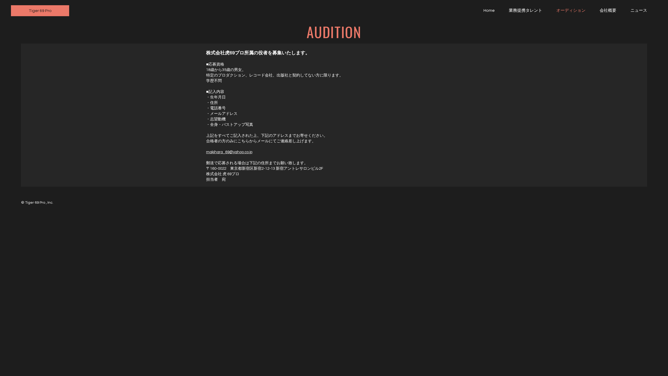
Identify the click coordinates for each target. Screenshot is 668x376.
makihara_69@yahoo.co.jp (229, 152)
